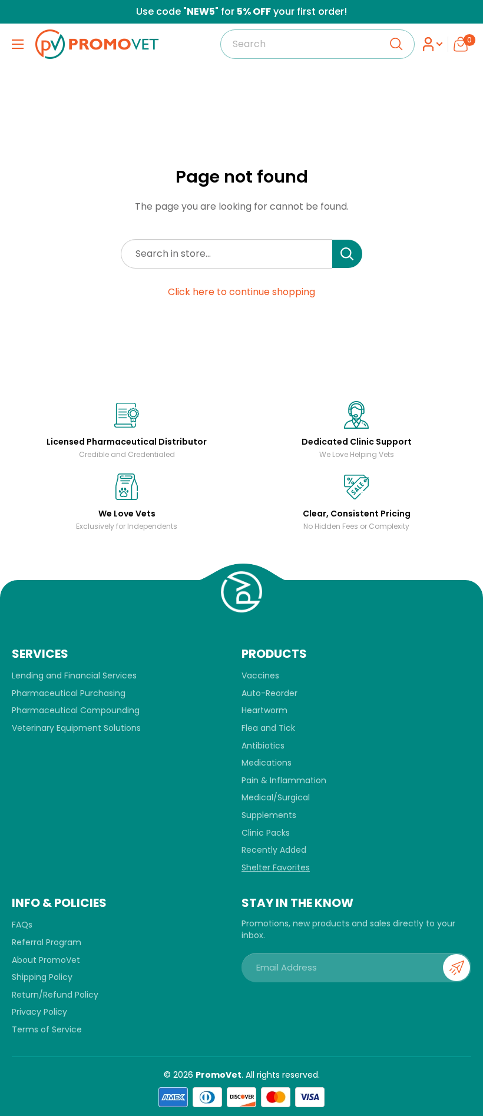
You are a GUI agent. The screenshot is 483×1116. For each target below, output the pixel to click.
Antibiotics (263, 745)
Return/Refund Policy (55, 995)
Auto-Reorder (269, 693)
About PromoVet (46, 960)
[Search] (396, 44)
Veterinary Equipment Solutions (76, 728)
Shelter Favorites (276, 867)
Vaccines (260, 675)
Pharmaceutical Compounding (76, 710)
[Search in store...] (347, 254)
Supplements (269, 815)
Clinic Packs (266, 833)
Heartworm (264, 710)
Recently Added (274, 850)
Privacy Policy (39, 1012)
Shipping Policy (42, 977)
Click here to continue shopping (241, 292)
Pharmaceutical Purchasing (68, 693)
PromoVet (219, 1075)
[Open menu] (18, 44)
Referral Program (46, 942)
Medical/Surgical (276, 797)
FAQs (22, 924)
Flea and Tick (268, 728)
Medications (267, 763)
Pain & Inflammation (284, 780)
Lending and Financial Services (74, 675)
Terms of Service (47, 1029)
